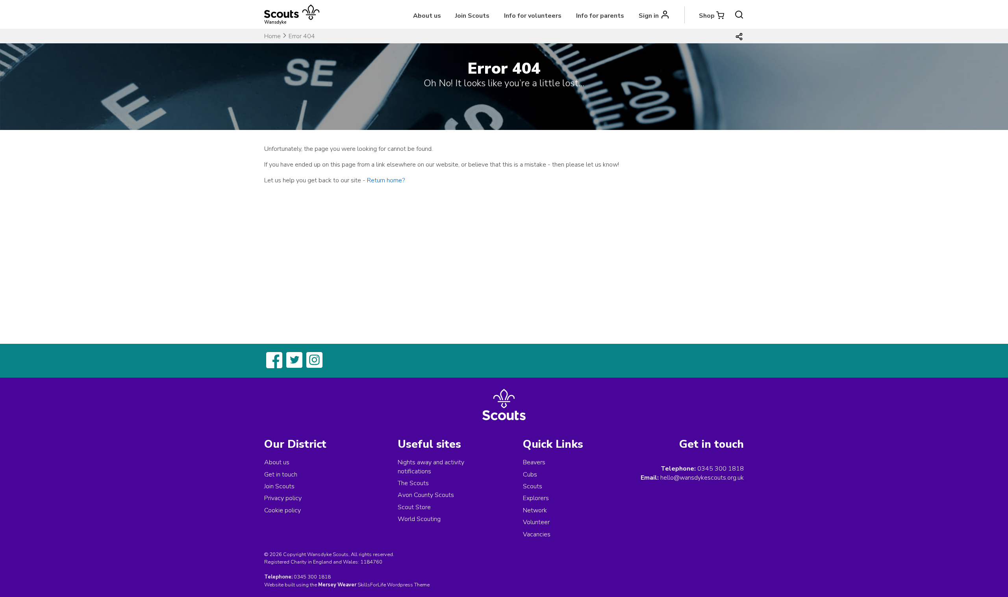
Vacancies (536, 534)
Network (535, 510)
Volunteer (536, 522)
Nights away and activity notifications (431, 466)
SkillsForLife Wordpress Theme (394, 584)
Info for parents (600, 15)
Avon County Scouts (426, 495)
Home (272, 36)
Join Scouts (472, 15)
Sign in (649, 15)
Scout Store (414, 507)
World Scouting (419, 519)
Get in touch (280, 474)
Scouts (532, 486)
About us (427, 15)
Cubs (530, 474)
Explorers (536, 498)
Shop (707, 15)
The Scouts (413, 483)
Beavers (534, 462)
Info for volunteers (532, 15)
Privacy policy (283, 498)
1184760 (371, 561)
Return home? (386, 180)
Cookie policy (282, 510)
